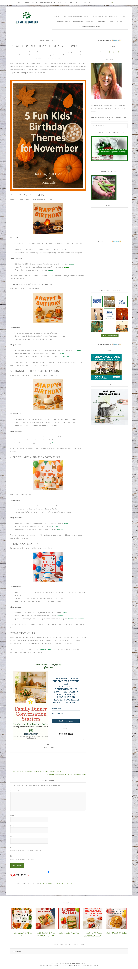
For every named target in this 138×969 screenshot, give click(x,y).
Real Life (53, 40)
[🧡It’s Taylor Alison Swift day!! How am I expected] (97, 326)
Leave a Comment (48, 747)
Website (13, 837)
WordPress (87, 966)
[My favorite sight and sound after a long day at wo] (122, 314)
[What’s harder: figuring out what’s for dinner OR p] (122, 326)
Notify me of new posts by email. (22, 859)
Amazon (72, 264)
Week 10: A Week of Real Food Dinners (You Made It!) (22, 933)
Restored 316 (82, 963)
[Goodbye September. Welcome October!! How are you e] (109, 326)
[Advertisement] (106, 222)
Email (13, 826)
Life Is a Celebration (43, 649)
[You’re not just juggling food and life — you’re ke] (109, 314)
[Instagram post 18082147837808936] (97, 314)
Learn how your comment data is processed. (56, 883)
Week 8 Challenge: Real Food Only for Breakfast (116, 933)
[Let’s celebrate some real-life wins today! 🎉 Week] (109, 301)
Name (13, 815)
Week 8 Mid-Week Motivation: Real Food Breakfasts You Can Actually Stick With (92, 934)
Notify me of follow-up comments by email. (25, 851)
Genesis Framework (75, 966)
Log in (95, 966)
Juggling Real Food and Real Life (27, 18)
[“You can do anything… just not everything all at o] (97, 301)
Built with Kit (66, 734)
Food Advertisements (104, 40)
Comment (14, 791)
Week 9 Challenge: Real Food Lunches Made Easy (69, 933)
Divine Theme (59, 966)
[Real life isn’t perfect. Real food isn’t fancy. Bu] (122, 301)
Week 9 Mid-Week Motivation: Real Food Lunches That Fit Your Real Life (45, 934)
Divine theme (70, 963)
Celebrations (44, 40)
